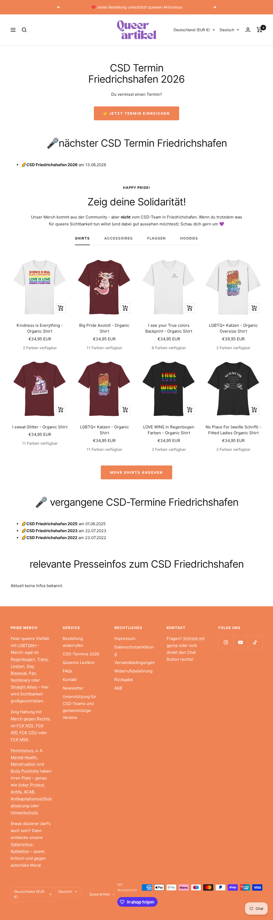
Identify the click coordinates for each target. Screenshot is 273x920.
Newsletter (73, 688)
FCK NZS (25, 725)
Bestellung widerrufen (73, 642)
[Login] (248, 29)
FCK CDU (28, 732)
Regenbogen (23, 659)
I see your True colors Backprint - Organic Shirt (168, 328)
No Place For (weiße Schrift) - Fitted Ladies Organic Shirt (233, 430)
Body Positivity (25, 771)
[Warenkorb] (259, 29)
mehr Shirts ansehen (136, 472)
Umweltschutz (24, 812)
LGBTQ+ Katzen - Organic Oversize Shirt (233, 328)
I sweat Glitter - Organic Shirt (39, 426)
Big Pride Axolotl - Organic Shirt (104, 328)
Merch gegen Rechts (30, 718)
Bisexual (19, 673)
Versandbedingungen (134, 662)
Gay (30, 666)
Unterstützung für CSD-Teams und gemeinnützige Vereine (79, 707)
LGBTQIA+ (27, 645)
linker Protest (31, 784)
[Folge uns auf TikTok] (255, 642)
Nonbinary (20, 680)
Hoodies (189, 238)
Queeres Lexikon (79, 662)
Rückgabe (123, 679)
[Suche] (24, 29)
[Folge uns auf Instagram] (225, 642)
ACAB (29, 791)
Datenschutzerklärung (134, 650)
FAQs (67, 671)
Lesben (18, 666)
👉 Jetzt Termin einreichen (136, 113)
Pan (32, 673)
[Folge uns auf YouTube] (240, 642)
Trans (42, 659)
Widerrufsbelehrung (133, 671)
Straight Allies (24, 687)
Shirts (82, 238)
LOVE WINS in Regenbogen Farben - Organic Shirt (168, 430)
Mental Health (24, 757)
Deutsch (227, 29)
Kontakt (70, 679)
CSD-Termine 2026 (81, 653)
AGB (118, 688)
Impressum (124, 638)
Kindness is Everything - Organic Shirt (40, 328)
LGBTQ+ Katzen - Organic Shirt (104, 430)
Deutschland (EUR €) (192, 29)
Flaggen (156, 238)
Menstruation (23, 764)
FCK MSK (20, 739)
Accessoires (118, 238)
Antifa (16, 791)
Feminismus (22, 750)
